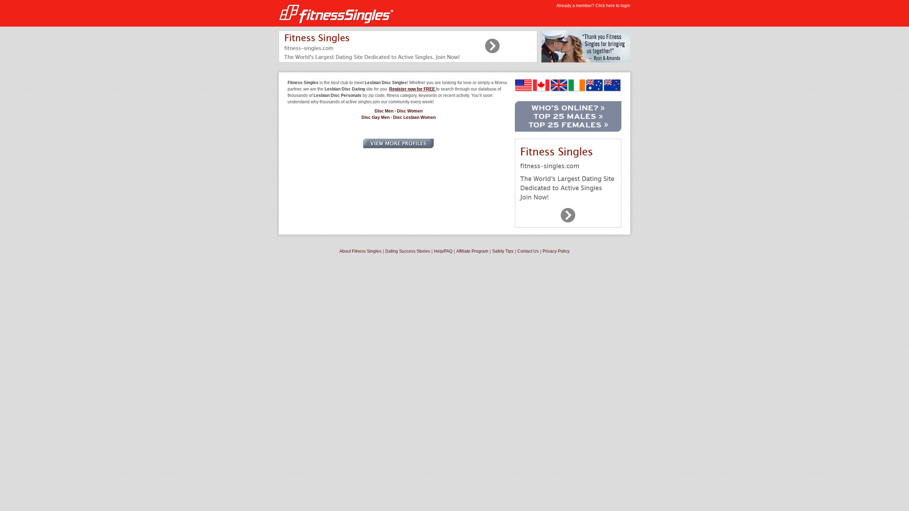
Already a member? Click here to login (593, 5)
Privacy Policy (556, 251)
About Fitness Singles (360, 251)
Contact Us (528, 251)
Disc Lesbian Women (414, 117)
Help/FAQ (443, 251)
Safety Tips (502, 251)
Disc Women (410, 111)
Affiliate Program (472, 251)
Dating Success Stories (407, 251)
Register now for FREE (412, 89)
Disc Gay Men (375, 117)
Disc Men (384, 111)
